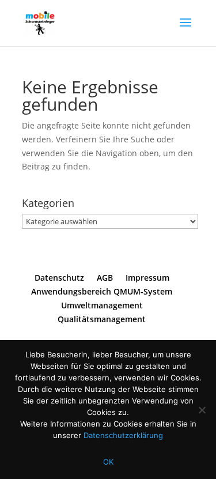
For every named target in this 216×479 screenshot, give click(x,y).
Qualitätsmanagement (102, 319)
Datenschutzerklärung (123, 435)
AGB (105, 277)
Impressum (147, 277)
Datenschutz (59, 277)
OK (108, 461)
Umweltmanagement (102, 305)
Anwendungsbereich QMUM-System (101, 291)
